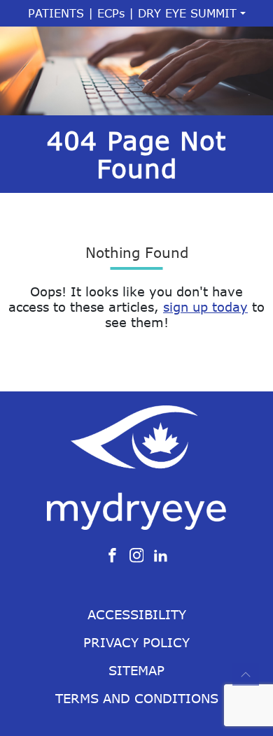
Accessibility (137, 614)
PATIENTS (56, 13)
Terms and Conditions (136, 698)
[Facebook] (112, 554)
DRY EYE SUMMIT (187, 13)
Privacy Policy (136, 642)
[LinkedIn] (160, 554)
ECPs (111, 13)
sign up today (205, 307)
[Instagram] (137, 554)
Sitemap (136, 670)
